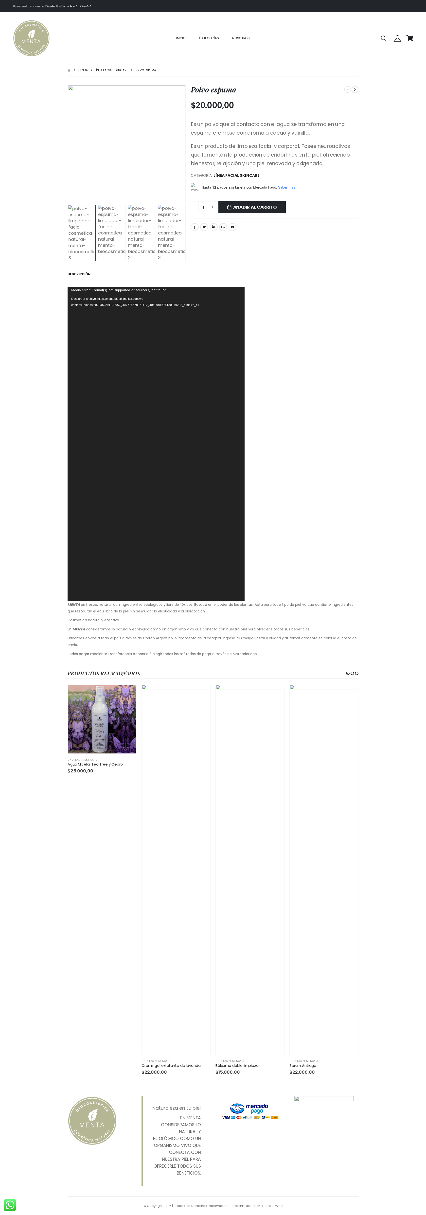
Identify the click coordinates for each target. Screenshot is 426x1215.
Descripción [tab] (79, 274)
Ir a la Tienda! (80, 6)
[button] (348, 673)
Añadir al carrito (255, 207)
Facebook (195, 227)
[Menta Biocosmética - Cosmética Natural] (31, 38)
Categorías (209, 38)
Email (232, 227)
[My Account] (397, 38)
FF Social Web (272, 1205)
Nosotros (241, 38)
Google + (223, 227)
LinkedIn (214, 227)
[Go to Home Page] (69, 70)
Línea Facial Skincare (236, 175)
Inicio (180, 38)
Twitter (204, 227)
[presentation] (68, 144)
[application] (156, 444)
